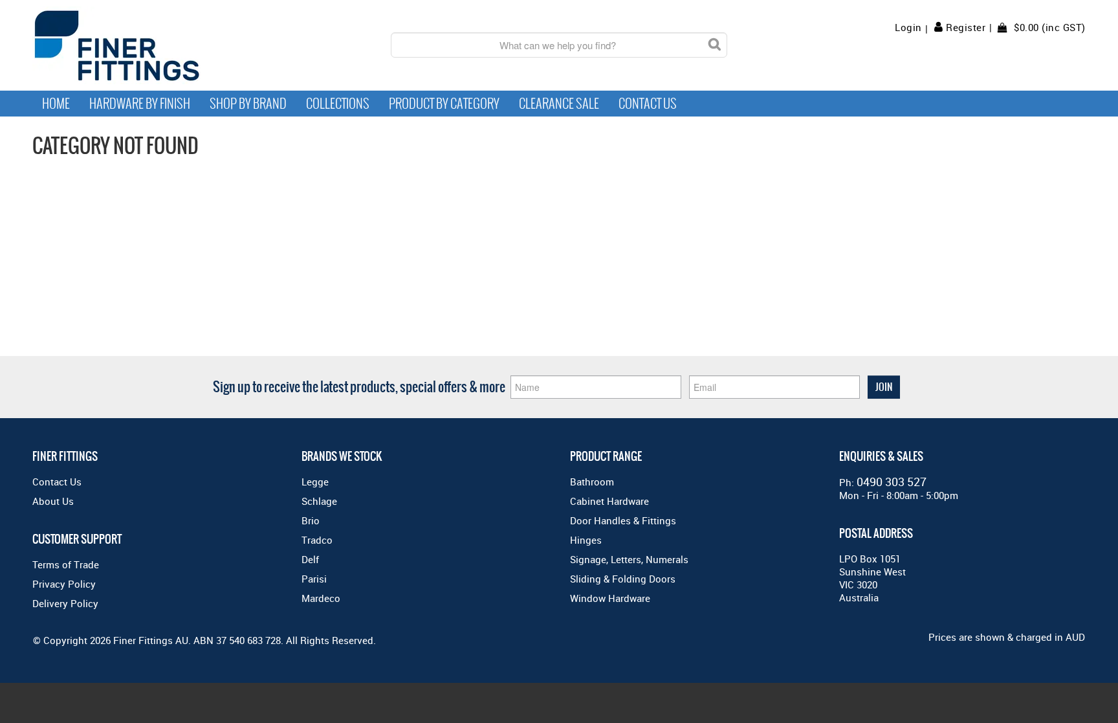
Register (965, 27)
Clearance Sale (559, 103)
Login (908, 27)
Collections (337, 103)
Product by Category (444, 103)
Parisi (314, 578)
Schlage (319, 501)
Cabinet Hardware (609, 501)
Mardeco (320, 598)
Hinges (586, 539)
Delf (310, 559)
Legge (315, 481)
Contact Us (648, 103)
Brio (310, 520)
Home (56, 103)
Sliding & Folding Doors (622, 578)
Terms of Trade (65, 564)
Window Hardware (610, 598)
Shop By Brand (248, 103)
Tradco (317, 539)
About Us (53, 501)
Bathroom (592, 481)
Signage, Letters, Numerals (629, 559)
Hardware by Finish (139, 103)
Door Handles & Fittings (623, 520)
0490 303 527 (891, 481)
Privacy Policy (64, 583)
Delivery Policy (65, 603)
